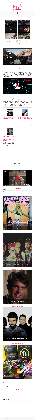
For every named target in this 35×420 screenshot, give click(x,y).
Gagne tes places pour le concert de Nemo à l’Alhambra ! (17, 227)
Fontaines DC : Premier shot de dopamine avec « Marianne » (17, 264)
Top (31, 418)
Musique (17, 262)
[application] (17, 178)
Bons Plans (17, 225)
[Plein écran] (30, 185)
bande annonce (9, 72)
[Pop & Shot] (17, 6)
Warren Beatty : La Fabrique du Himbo (17, 301)
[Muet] (29, 185)
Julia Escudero (18, 44)
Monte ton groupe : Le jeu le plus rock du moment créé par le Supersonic (17, 375)
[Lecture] (4, 185)
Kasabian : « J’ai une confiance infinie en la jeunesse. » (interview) (17, 338)
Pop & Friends (4, 189)
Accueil (16, 15)
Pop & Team (4, 191)
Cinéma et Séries (16, 40)
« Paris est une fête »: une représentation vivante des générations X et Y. (8, 119)
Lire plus (17, 151)
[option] (17, 213)
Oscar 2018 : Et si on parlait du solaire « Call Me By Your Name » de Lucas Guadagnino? (25, 119)
